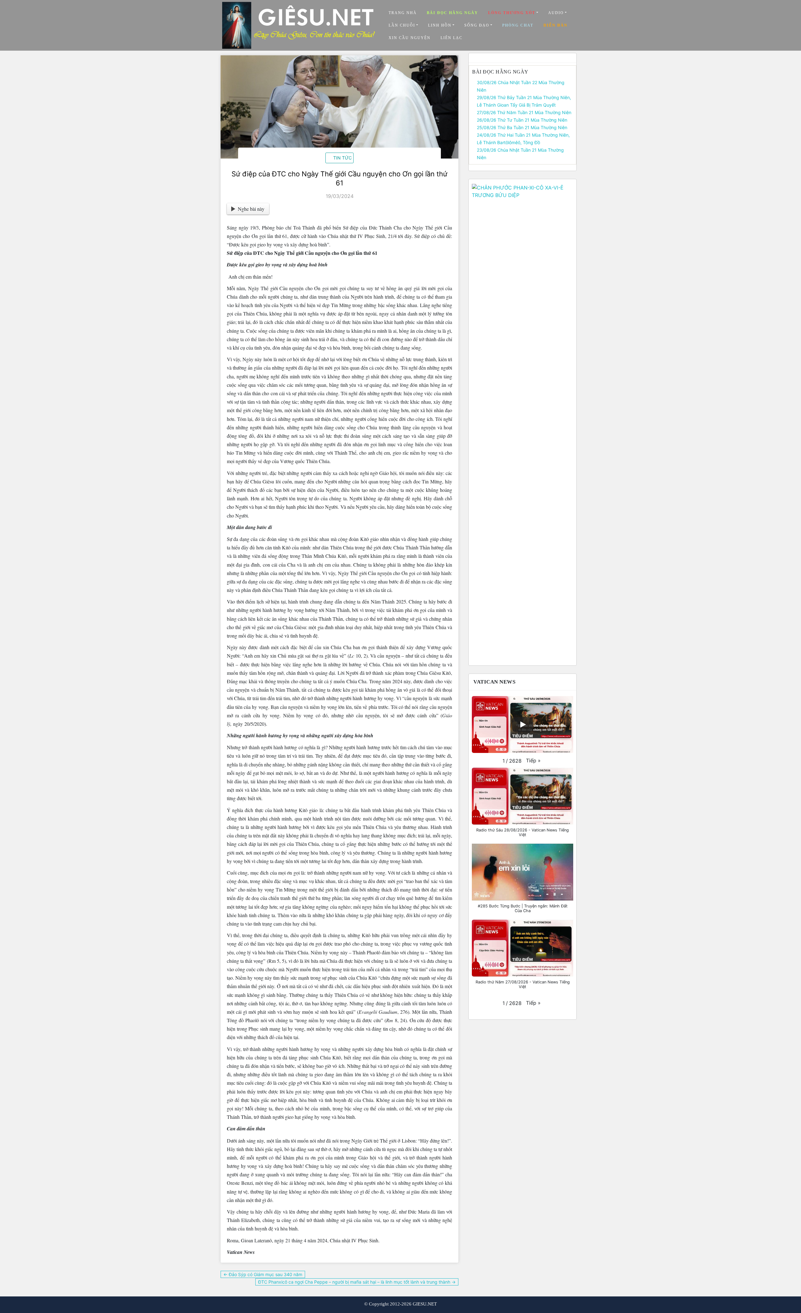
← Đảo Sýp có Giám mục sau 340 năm (262, 1274)
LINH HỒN (440, 25)
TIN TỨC (342, 157)
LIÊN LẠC (451, 38)
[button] (533, 760)
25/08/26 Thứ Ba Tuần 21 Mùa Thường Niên (522, 127)
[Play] (522, 724)
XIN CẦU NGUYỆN (410, 38)
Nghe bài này (251, 208)
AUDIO (556, 13)
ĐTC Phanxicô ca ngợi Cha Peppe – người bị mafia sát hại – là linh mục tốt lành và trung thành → (357, 1282)
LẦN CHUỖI (402, 25)
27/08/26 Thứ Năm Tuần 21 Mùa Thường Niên (524, 112)
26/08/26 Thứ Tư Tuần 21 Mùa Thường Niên (522, 120)
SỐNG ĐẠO (476, 25)
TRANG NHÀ (403, 13)
